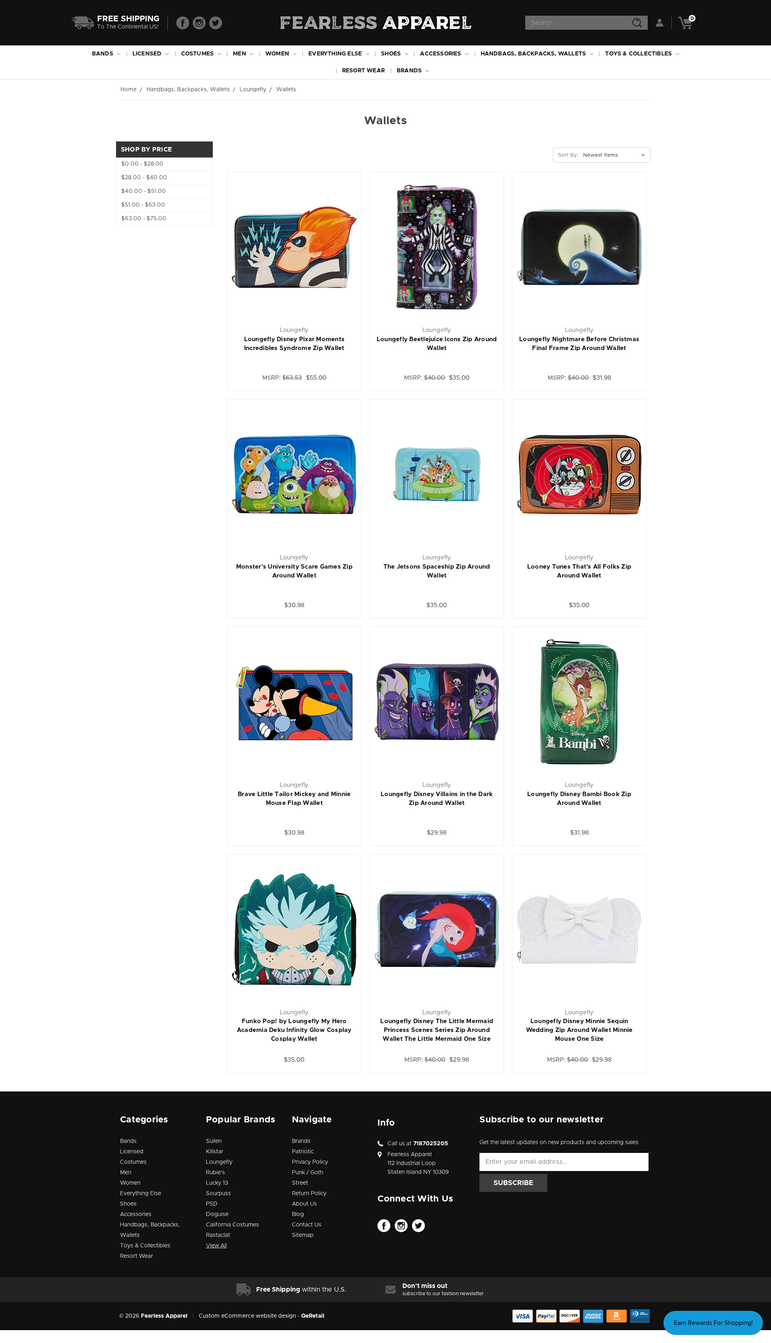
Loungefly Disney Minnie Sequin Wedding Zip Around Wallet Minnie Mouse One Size (579, 1030)
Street (300, 1183)
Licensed (148, 54)
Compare (325, 239)
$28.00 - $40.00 (144, 177)
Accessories (441, 54)
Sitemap (303, 1235)
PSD (212, 1204)
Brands (410, 71)
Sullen (214, 1141)
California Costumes (232, 1225)
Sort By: (568, 155)
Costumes (198, 54)
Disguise (217, 1214)
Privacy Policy (310, 1162)
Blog (298, 1214)
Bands (103, 54)
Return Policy (309, 1193)
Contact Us (306, 1225)
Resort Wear (363, 71)
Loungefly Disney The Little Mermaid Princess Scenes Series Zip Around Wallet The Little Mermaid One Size (436, 1030)
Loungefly (219, 1162)
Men (240, 54)
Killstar (214, 1152)
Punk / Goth (307, 1172)
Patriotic (303, 1152)
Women (278, 54)
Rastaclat (218, 1235)
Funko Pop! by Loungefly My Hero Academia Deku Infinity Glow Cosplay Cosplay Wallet (294, 1030)
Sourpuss (218, 1193)
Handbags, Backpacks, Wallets (534, 54)
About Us (304, 1204)
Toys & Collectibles (639, 54)
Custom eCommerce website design (247, 1316)
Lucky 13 (217, 1183)
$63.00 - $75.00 (143, 218)
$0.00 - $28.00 (142, 164)
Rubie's (215, 1172)
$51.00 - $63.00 (143, 205)
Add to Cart (294, 257)
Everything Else (335, 54)
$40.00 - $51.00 (143, 191)
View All (216, 1246)
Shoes (391, 54)
